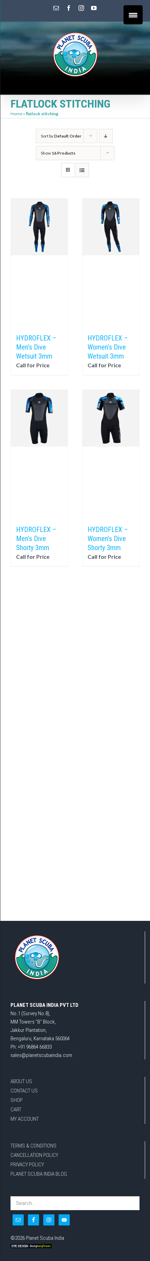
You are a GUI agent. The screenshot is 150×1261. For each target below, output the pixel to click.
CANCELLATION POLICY (34, 1155)
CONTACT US (24, 1091)
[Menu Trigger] (133, 14)
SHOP (16, 1100)
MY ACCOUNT (24, 1119)
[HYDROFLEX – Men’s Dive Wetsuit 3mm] (39, 262)
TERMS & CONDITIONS (33, 1146)
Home (16, 113)
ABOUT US (21, 1081)
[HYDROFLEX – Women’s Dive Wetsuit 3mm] (110, 262)
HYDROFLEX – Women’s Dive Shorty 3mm (108, 538)
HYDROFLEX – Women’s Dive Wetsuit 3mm (108, 347)
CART (15, 1109)
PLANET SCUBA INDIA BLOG (38, 1174)
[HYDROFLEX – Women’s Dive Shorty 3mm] (110, 454)
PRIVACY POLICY (27, 1164)
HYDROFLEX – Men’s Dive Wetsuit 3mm (36, 347)
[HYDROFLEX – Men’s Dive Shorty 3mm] (39, 454)
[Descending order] (106, 136)
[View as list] (82, 170)
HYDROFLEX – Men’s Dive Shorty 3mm (36, 538)
